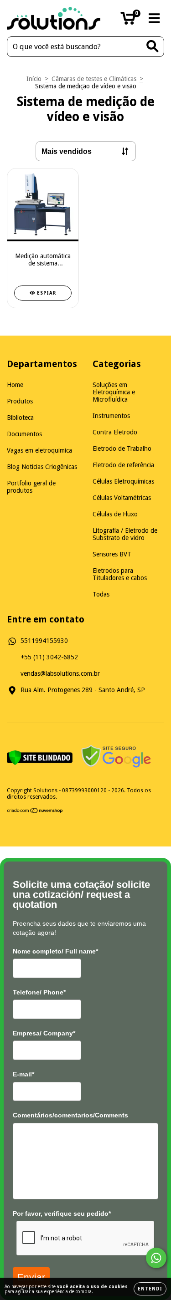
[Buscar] (152, 46)
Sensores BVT (112, 554)
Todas (101, 594)
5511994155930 (44, 640)
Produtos (20, 401)
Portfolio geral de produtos (31, 486)
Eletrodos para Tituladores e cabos (120, 574)
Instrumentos (111, 415)
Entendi (150, 1288)
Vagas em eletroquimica (39, 450)
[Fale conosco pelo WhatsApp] (156, 1258)
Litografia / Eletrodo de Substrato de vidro (125, 534)
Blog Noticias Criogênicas (42, 466)
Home (15, 384)
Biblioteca (20, 417)
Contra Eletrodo (115, 432)
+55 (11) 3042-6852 (49, 657)
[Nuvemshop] (35, 812)
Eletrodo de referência (123, 465)
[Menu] (154, 18)
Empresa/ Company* (44, 1033)
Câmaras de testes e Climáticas (94, 78)
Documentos (24, 434)
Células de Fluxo (115, 514)
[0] (127, 21)
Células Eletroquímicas (123, 481)
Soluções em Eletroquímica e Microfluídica (114, 392)
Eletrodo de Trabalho (122, 448)
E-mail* (23, 1074)
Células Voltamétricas (122, 497)
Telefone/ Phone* (39, 992)
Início (33, 78)
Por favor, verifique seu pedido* (62, 1213)
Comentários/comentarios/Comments (70, 1115)
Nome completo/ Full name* (55, 951)
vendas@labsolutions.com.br (60, 673)
